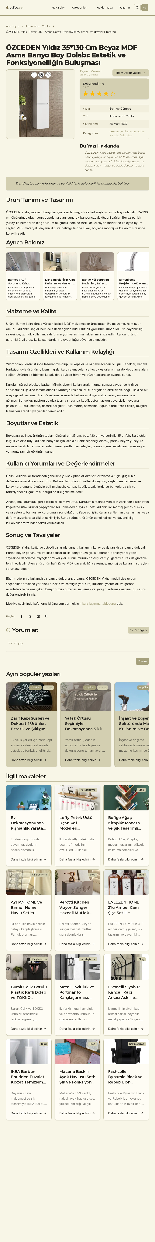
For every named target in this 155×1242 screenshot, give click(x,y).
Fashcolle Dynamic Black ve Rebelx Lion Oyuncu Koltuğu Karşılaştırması (125, 1082)
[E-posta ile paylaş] (38, 616)
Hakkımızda (105, 7)
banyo (129, 131)
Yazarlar (124, 7)
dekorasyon (117, 131)
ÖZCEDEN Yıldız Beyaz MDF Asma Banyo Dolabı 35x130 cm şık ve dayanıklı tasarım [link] (61, 32)
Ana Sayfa (12, 26)
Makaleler (58, 7)
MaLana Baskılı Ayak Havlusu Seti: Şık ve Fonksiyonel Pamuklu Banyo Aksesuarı (77, 1082)
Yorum (142, 661)
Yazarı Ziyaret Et (89, 74)
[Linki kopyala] (46, 616)
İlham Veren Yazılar (38, 26)
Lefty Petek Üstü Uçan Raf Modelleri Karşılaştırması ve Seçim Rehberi (76, 828)
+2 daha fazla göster (121, 135)
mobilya (139, 131)
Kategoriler (79, 7)
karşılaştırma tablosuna (99, 603)
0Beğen (141, 630)
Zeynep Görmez (91, 71)
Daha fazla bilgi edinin (26, 760)
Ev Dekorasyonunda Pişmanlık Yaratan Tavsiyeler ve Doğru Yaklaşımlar (28, 828)
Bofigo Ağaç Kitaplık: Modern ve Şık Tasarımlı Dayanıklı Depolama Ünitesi (125, 828)
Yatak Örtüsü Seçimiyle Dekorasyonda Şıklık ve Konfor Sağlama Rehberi (84, 729)
